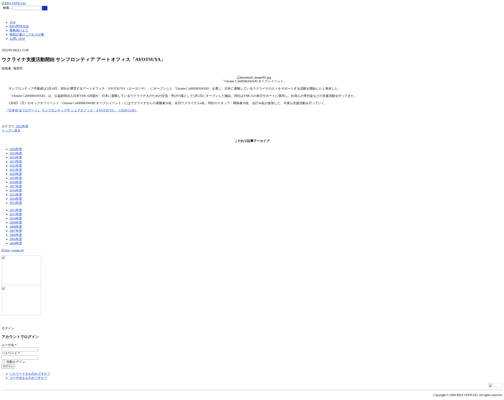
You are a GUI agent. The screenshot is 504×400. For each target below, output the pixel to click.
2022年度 (22, 126)
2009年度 (15, 222)
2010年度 (15, 218)
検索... (7, 7)
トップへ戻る (11, 130)
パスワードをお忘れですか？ (29, 373)
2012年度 (15, 210)
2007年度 (15, 230)
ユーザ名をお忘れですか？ (28, 378)
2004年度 (15, 243)
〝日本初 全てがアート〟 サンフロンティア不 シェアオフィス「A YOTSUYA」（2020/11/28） (72, 110)
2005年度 (15, 239)
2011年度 (15, 214)
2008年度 (15, 226)
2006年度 (15, 235)
